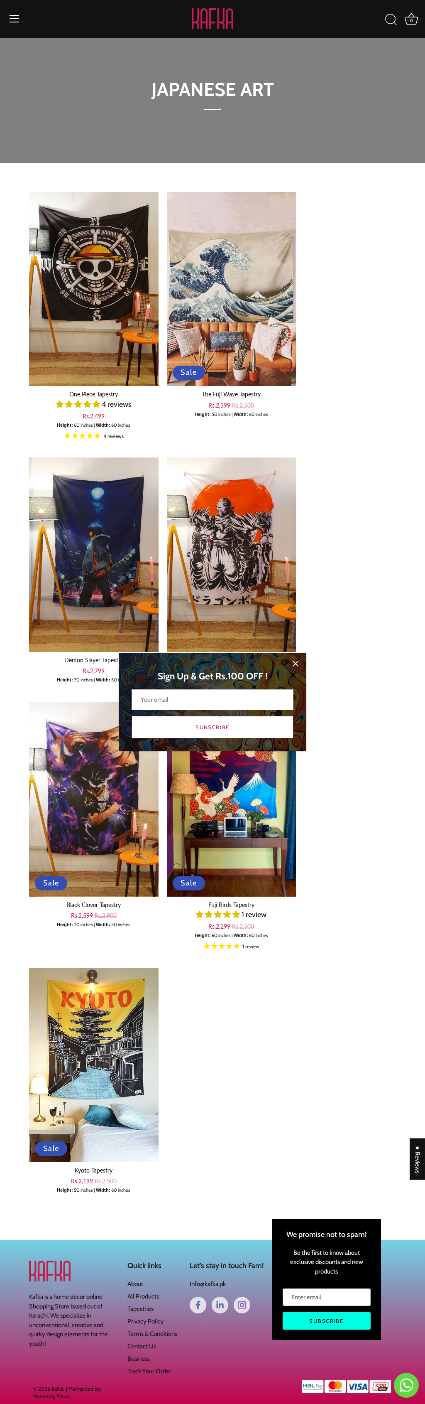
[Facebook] (198, 1305)
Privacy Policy (145, 1321)
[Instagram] (242, 1305)
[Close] (295, 663)
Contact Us (141, 1346)
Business (138, 1358)
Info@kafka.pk (208, 1284)
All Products (143, 1296)
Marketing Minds (51, 1396)
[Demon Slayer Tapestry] (94, 554)
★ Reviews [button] (417, 1159)
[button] (79, 404)
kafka (58, 1389)
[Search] (391, 20)
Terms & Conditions (152, 1334)
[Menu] (14, 19)
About (135, 1284)
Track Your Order (149, 1371)
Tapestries (140, 1309)
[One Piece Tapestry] (94, 289)
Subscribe (212, 727)
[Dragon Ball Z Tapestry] (231, 554)
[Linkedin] (220, 1305)
